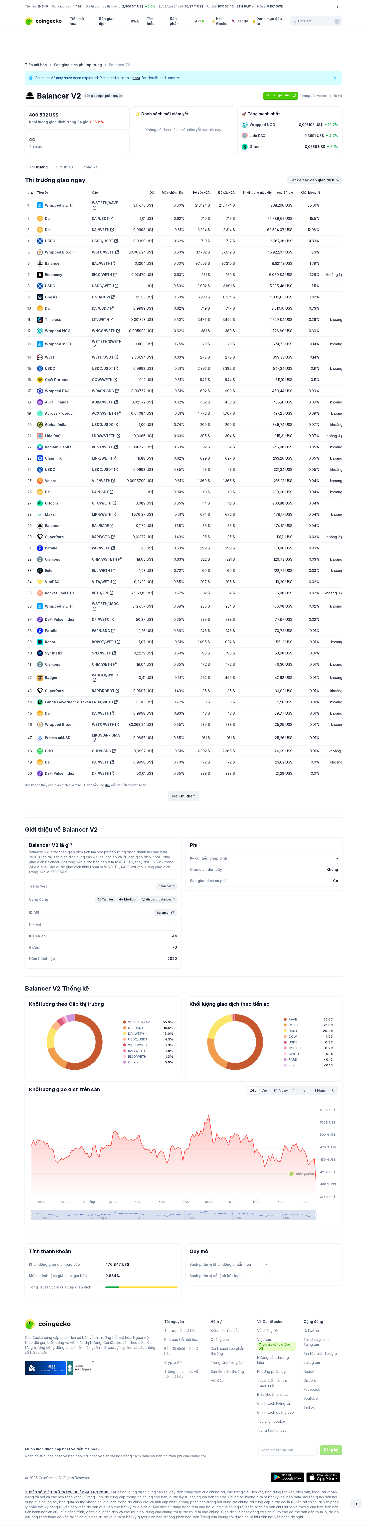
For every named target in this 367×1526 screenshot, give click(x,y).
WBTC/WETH (103, 252)
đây (107, 785)
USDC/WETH (103, 286)
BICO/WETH (102, 274)
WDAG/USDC (103, 391)
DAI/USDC (100, 308)
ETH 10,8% (245, 6)
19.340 (42, 6)
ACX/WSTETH (104, 413)
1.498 (77, 6)
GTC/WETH (102, 503)
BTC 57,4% (226, 6)
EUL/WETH (101, 570)
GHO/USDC (101, 751)
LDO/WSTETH (104, 436)
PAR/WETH (101, 548)
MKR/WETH (102, 514)
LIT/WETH (100, 319)
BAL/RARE (100, 525)
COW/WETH (102, 380)
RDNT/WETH (102, 447)
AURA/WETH (102, 402)
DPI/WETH (100, 773)
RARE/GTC (101, 537)
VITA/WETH (102, 582)
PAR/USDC (101, 631)
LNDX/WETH (102, 702)
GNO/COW (101, 297)
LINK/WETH (102, 458)
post (136, 78)
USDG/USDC (103, 424)
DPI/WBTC (101, 619)
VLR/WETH (101, 481)
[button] (280, 95)
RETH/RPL (100, 593)
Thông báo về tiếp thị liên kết (321, 96)
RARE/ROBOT (103, 691)
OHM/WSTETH (104, 559)
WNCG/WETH (103, 331)
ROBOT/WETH (104, 642)
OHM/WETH (102, 664)
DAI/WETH (100, 230)
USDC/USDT (102, 241)
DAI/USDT (100, 218)
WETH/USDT (103, 357)
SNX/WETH (101, 653)
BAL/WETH (101, 263)
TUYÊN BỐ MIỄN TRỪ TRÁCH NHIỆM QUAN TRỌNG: (67, 1492)
